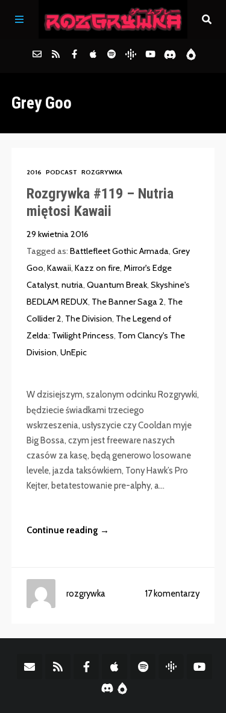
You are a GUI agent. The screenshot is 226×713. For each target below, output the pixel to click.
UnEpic (73, 352)
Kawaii (59, 267)
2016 (34, 172)
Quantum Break (117, 284)
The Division (88, 318)
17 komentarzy (172, 593)
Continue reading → (68, 530)
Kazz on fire (97, 267)
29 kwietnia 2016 (58, 234)
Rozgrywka (101, 172)
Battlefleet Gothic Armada (119, 251)
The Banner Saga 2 (128, 301)
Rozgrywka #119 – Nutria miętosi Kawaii (100, 202)
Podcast (61, 172)
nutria (72, 284)
